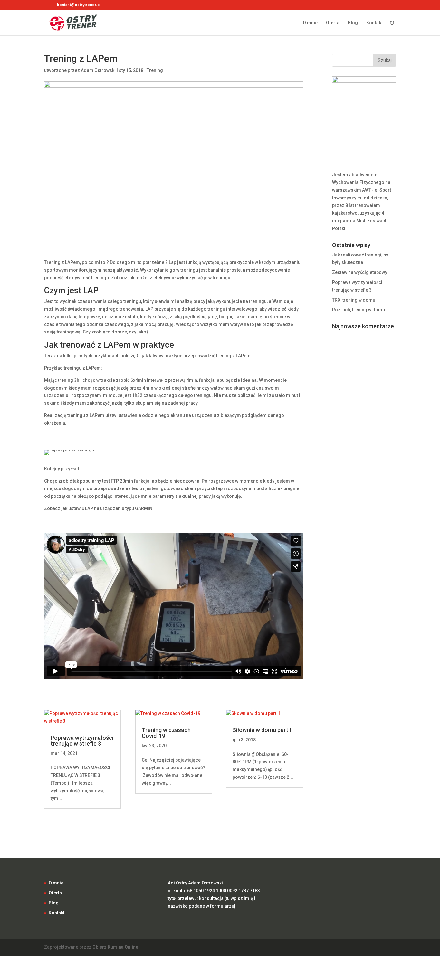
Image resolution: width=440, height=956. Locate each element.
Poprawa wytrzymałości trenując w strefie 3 (82, 740)
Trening (155, 70)
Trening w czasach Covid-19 (166, 733)
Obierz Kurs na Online (115, 947)
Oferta (333, 22)
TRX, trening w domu (353, 300)
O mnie (310, 22)
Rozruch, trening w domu (358, 309)
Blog (353, 22)
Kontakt (374, 22)
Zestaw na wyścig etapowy (359, 272)
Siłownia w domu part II (263, 730)
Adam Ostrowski (98, 70)
